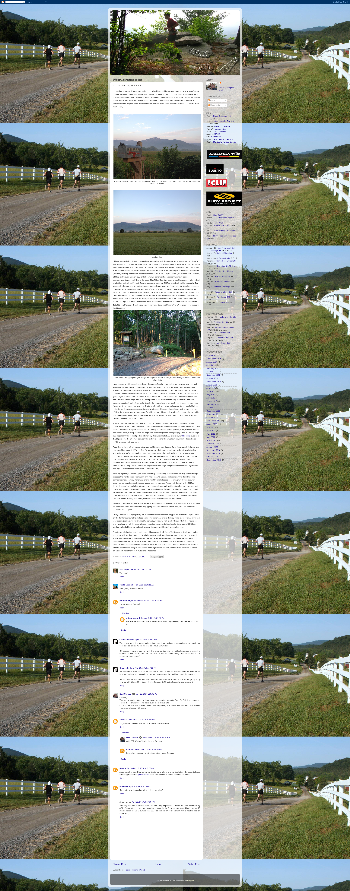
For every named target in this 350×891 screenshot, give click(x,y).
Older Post (194, 864)
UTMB (217, 134)
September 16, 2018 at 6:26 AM (140, 768)
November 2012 (213, 375)
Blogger (190, 881)
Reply (121, 577)
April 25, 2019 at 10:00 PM (143, 802)
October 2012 (212, 378)
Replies (125, 613)
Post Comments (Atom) (135, 870)
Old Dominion (220, 132)
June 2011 (210, 431)
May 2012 (210, 395)
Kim (121, 569)
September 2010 (213, 460)
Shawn (122, 768)
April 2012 (210, 398)
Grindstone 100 (223, 297)
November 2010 (213, 453)
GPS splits (186, 436)
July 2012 (210, 388)
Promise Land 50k (223, 282)
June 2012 (211, 391)
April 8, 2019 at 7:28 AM (139, 786)
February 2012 (212, 404)
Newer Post (119, 864)
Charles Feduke (126, 640)
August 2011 (211, 424)
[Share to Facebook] (159, 556)
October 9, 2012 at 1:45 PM (152, 618)
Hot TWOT (218, 223)
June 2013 (211, 365)
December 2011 (213, 411)
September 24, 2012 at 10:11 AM (140, 585)
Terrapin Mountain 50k (226, 218)
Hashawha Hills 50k (227, 317)
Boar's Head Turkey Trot (222, 139)
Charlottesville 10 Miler (226, 266)
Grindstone (216, 137)
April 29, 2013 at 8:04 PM (146, 640)
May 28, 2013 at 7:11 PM (146, 668)
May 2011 (210, 434)
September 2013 (213, 359)
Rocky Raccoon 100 (222, 116)
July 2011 (210, 427)
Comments (215, 105)
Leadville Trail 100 (225, 338)
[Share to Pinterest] (162, 556)
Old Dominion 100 (222, 332)
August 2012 (211, 385)
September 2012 (213, 382)
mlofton (123, 720)
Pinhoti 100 (224, 302)
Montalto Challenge (222, 126)
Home (157, 864)
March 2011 (211, 440)
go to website (143, 775)
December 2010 (213, 450)
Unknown (123, 786)
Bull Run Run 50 (221, 322)
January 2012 (212, 408)
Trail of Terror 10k (221, 225)
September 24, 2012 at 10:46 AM (148, 600)
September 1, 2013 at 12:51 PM (156, 738)
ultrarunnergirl (126, 600)
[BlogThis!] (154, 556)
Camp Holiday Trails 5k (226, 261)
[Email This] (152, 556)
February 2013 (212, 368)
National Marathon (224, 253)
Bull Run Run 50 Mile (224, 271)
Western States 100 (223, 292)
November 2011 (213, 414)
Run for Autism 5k (222, 276)
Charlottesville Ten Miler (224, 121)
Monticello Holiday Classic (224, 142)
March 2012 (211, 401)
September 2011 (213, 421)
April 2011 (210, 437)
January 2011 (212, 447)
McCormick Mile (223, 258)
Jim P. (122, 585)
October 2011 (212, 418)
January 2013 (212, 372)
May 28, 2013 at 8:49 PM (146, 694)
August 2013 (211, 362)
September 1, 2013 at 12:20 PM (141, 720)
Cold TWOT (218, 215)
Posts (212, 100)
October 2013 (212, 355)
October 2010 (212, 457)
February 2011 (212, 444)
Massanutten (220, 129)
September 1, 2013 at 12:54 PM (148, 749)
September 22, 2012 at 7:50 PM (137, 569)
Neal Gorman (125, 694)
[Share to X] (157, 556)
